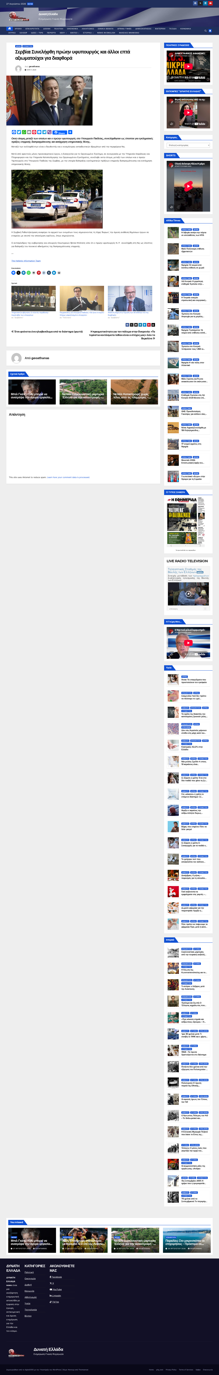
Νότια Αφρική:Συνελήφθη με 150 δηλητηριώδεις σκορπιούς (193, 430)
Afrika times (124, 29)
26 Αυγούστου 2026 (125, 1248)
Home (151, 1370)
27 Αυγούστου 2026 (22, 1248)
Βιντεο (74, 33)
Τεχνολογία (31, 1309)
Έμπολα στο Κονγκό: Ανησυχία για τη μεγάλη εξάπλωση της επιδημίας (192, 316)
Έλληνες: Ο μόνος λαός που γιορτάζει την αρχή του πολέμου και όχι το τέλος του (193, 1151)
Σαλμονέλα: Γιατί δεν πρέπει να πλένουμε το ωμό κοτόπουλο (193, 698)
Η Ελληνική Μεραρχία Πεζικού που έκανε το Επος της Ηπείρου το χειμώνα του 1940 (194, 1136)
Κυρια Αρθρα (186, 727)
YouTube (57, 1289)
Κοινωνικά (185, 29)
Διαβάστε (185, 708)
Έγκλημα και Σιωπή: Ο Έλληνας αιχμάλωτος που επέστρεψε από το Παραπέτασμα (193, 1007)
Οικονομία (72, 29)
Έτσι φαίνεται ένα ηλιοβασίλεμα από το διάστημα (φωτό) (48, 331)
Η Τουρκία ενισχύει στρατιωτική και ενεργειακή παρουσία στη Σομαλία (193, 300)
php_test (159, 1370)
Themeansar (83, 1370)
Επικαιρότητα (32, 29)
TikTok (55, 1302)
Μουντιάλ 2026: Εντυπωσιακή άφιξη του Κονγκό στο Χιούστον (192, 463)
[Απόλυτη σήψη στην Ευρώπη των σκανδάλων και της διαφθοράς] (131, 298)
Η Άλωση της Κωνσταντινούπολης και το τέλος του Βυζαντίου (193, 972)
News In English (106, 33)
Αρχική (18, 29)
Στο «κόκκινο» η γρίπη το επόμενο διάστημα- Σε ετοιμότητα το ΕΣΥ (192, 797)
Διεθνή (46, 29)
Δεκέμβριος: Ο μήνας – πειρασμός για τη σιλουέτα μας (193, 878)
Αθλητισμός (88, 29)
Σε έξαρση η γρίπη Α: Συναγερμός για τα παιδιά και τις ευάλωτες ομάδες (194, 845)
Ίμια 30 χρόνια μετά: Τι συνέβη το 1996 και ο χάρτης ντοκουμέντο (194, 1037)
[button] (206, 30)
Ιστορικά (87, 33)
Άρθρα (198, 1370)
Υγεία (27, 1303)
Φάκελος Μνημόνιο (129, 33)
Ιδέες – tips (37, 33)
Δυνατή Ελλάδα (48, 14)
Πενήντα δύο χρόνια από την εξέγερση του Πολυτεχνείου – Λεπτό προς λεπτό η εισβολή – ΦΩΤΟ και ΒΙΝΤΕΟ (194, 1071)
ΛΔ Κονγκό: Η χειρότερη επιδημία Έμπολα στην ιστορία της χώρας (192, 284)
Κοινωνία (29, 1291)
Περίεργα (51, 33)
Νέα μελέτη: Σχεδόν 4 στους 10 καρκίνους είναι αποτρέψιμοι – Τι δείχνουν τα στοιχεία (194, 765)
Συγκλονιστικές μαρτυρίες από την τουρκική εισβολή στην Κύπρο (193, 954)
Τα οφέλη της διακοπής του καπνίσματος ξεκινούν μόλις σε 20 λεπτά (193, 717)
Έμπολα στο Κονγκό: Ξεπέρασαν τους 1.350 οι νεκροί (192, 349)
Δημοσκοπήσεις (143, 29)
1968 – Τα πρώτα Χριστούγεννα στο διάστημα (193, 1053)
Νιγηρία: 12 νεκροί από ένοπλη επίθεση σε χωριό (192, 266)
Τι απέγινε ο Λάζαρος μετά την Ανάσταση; (193, 987)
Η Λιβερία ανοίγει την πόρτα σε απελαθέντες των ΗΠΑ (193, 233)
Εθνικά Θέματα (106, 29)
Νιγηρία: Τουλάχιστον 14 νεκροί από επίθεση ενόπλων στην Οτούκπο (194, 333)
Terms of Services (186, 1370)
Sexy (63, 33)
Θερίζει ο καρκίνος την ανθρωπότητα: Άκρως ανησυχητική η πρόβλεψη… (193, 813)
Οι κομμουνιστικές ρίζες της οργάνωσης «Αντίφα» (193, 1167)
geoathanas (34, 66)
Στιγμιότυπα (27, 46)
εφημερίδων (192, 550)
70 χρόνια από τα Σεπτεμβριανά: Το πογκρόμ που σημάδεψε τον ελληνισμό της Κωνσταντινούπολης (194, 1203)
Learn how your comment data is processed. (68, 477)
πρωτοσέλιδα (181, 550)
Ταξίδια (173, 29)
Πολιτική (58, 29)
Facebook (56, 1277)
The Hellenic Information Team (26, 261)
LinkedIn (56, 1295)
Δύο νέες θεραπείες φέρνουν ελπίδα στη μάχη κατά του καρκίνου (194, 733)
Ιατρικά (12, 33)
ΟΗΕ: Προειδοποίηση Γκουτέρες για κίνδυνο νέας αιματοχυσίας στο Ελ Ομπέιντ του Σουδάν (194, 415)
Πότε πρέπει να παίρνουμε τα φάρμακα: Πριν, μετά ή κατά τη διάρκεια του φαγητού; (194, 927)
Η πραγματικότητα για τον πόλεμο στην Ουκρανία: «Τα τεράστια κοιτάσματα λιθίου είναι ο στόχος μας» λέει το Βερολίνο (122, 335)
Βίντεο (28, 1316)
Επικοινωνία (208, 1370)
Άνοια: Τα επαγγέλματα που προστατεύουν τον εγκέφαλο (194, 681)
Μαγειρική (160, 29)
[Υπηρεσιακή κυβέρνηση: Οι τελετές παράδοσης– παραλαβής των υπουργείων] (34, 298)
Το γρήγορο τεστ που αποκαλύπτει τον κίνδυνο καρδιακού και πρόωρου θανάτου (192, 863)
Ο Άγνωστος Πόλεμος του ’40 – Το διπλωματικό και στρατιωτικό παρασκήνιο (194, 1118)
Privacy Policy (171, 1370)
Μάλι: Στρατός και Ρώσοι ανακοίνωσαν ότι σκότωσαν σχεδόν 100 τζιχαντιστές (193, 381)
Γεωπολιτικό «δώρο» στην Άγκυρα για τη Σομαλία (193, 477)
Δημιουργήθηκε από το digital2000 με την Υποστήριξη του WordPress (34, 1370)
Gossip (23, 33)
